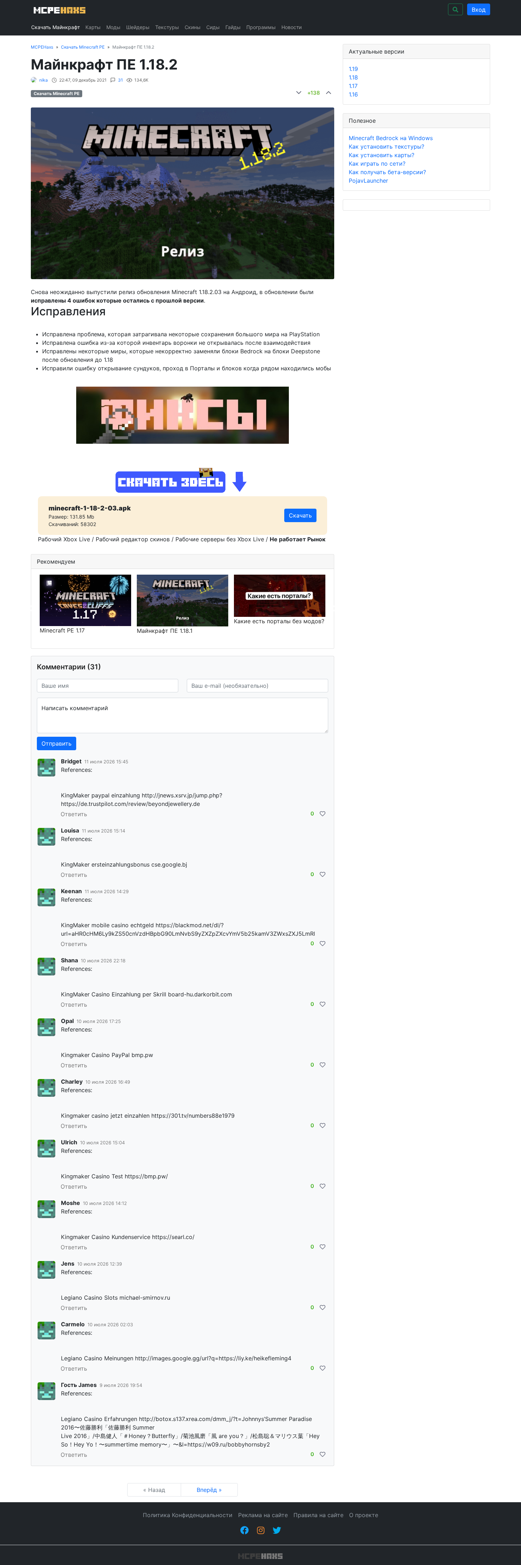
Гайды (233, 27)
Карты (93, 27)
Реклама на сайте (263, 1515)
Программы (261, 27)
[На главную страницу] (58, 9)
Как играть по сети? (377, 163)
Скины (193, 27)
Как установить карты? (381, 155)
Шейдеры (138, 27)
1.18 (353, 77)
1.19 (353, 68)
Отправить (56, 743)
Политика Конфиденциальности (188, 1515)
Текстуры (167, 27)
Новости (291, 27)
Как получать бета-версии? (387, 172)
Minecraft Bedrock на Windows (391, 138)
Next (333, 608)
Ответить (74, 814)
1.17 (353, 85)
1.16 (353, 94)
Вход (479, 9)
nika (43, 80)
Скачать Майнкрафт (55, 27)
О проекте (363, 1515)
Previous (31, 608)
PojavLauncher (368, 180)
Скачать (300, 515)
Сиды (213, 27)
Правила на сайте (318, 1515)
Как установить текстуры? (386, 146)
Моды (113, 27)
